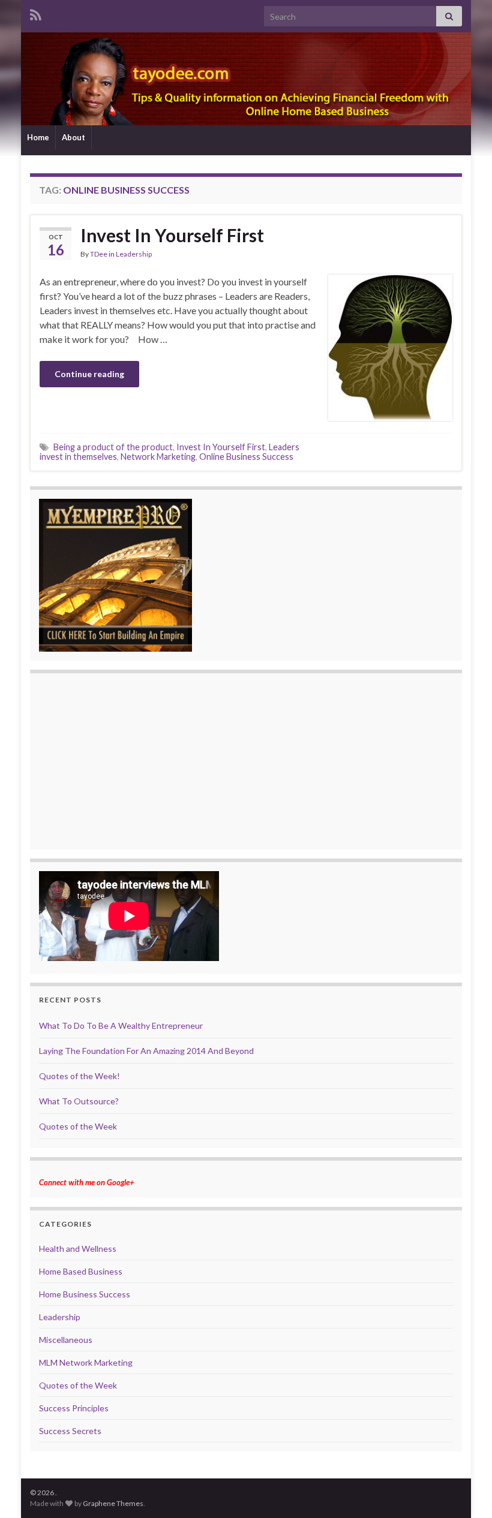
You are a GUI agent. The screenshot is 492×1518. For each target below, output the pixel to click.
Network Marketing (158, 456)
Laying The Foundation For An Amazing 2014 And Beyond (146, 1051)
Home (38, 137)
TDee (98, 253)
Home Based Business (80, 1271)
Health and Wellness (77, 1248)
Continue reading (89, 374)
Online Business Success (246, 456)
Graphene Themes (113, 1503)
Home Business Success (84, 1294)
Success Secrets (70, 1431)
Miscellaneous (65, 1340)
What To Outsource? (79, 1101)
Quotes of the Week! (79, 1076)
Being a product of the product (113, 447)
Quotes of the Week (78, 1126)
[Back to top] (465, 1491)
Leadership (134, 253)
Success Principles (74, 1408)
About (73, 137)
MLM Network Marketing (86, 1362)
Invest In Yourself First (172, 235)
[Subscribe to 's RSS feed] (35, 13)
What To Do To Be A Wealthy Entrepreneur (121, 1025)
